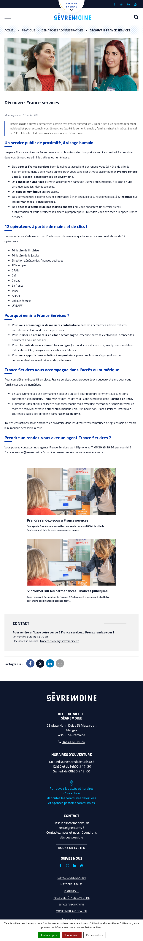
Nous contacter (71, 847)
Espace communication (72, 878)
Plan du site (71, 891)
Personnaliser (94, 935)
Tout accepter (49, 935)
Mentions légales (71, 884)
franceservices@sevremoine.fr (24, 452)
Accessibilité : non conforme (72, 898)
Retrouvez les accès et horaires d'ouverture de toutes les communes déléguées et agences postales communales (71, 795)
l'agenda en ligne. (121, 398)
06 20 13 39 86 (104, 447)
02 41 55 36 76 (73, 741)
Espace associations (71, 904)
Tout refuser (71, 935)
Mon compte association (71, 911)
